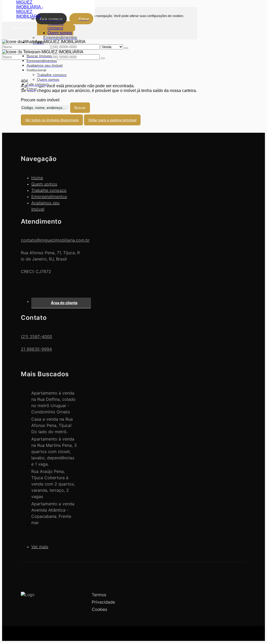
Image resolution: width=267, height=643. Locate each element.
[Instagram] (237, 607)
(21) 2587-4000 (36, 336)
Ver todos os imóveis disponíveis (52, 120)
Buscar (80, 108)
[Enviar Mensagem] (103, 58)
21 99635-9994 (36, 349)
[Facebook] (237, 598)
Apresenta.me (34, 632)
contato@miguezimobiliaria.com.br (55, 240)
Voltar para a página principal (112, 120)
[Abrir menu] (17, 51)
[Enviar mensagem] (126, 48)
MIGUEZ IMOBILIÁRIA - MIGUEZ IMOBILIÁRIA (29, 9)
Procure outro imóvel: (40, 100)
